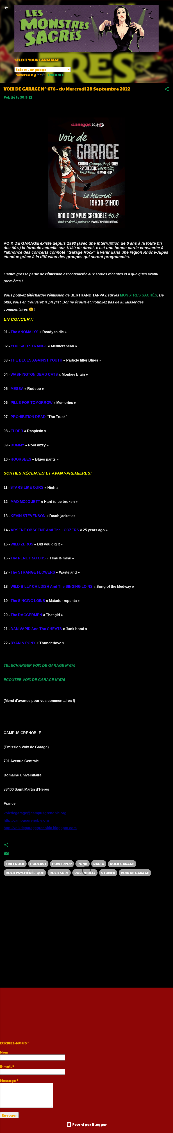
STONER (108, 872)
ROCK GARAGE (122, 863)
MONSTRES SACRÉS (138, 295)
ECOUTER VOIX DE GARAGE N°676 (34, 680)
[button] (166, 89)
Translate (55, 74)
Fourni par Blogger (89, 1124)
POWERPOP (62, 863)
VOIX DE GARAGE (135, 872)
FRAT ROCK (15, 863)
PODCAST (38, 863)
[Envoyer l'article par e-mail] (6, 854)
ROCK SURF (59, 872)
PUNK (82, 863)
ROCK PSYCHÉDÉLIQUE (25, 872)
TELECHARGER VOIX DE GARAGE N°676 (39, 665)
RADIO (98, 863)
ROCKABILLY (85, 872)
